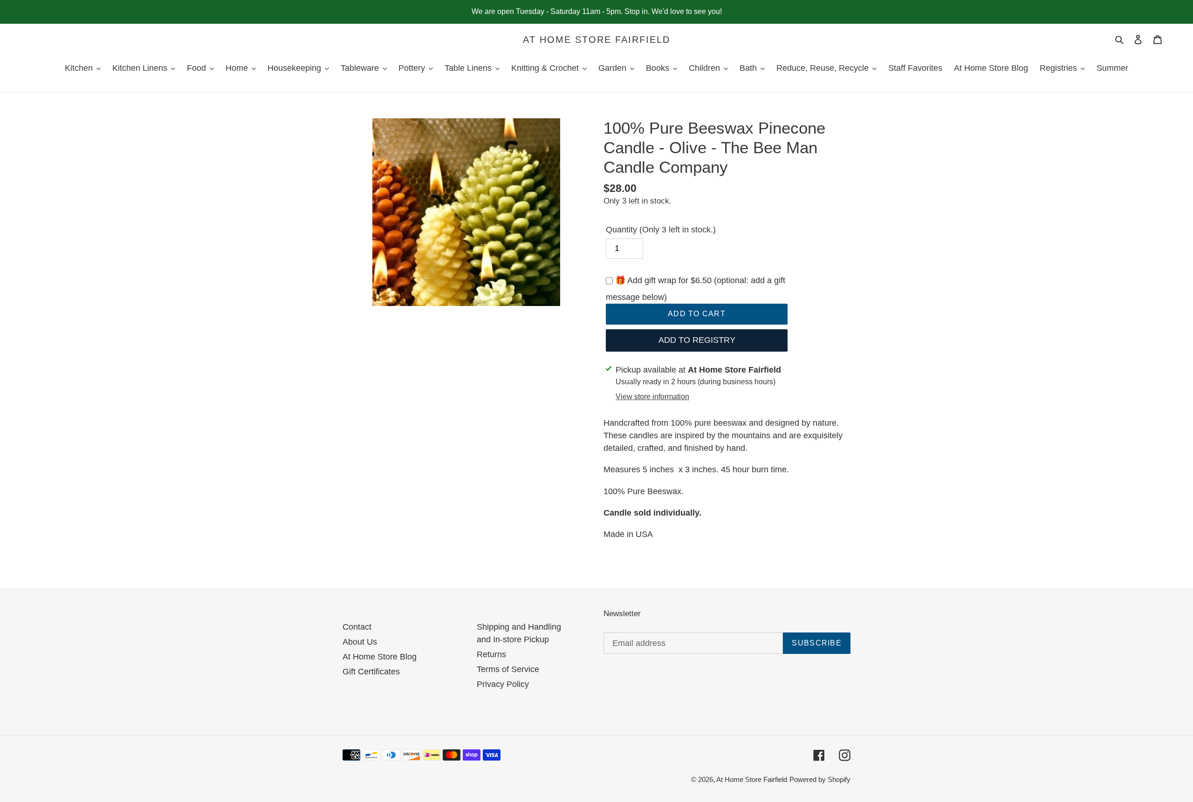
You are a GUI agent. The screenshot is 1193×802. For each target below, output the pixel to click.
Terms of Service (508, 669)
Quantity (661, 229)
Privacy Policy (503, 684)
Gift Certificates (371, 671)
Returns (491, 654)
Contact (357, 627)
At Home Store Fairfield (596, 39)
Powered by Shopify (819, 779)
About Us (360, 641)
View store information (652, 397)
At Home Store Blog (380, 656)
